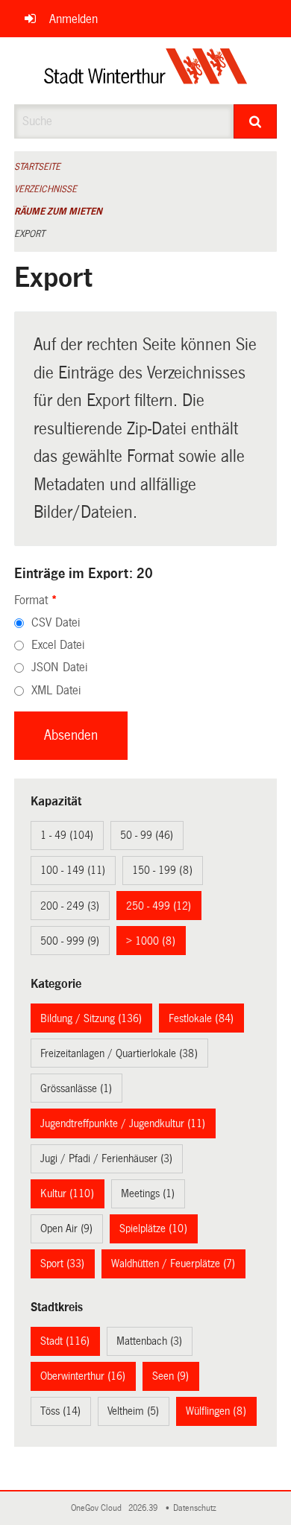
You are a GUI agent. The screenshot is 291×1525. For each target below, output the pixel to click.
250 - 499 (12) (158, 906)
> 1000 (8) (150, 941)
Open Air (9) (66, 1228)
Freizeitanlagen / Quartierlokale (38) (119, 1053)
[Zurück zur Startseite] (146, 70)
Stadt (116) (65, 1341)
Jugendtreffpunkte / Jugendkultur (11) (122, 1123)
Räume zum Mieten (58, 211)
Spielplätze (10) (153, 1228)
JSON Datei (59, 667)
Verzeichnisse (45, 189)
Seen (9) (170, 1376)
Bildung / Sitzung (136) (91, 1018)
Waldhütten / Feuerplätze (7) (173, 1263)
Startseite (37, 167)
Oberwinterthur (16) (82, 1376)
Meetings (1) (148, 1193)
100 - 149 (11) (72, 870)
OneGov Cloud (98, 1508)
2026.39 (144, 1508)
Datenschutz (197, 1508)
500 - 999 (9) (69, 941)
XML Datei (56, 690)
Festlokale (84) (201, 1018)
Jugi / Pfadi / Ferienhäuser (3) (106, 1158)
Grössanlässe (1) (76, 1088)
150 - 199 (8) (162, 870)
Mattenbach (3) (149, 1341)
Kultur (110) (67, 1193)
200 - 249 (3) (69, 906)
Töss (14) (60, 1411)
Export (29, 234)
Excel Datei (57, 644)
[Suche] (256, 121)
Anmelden (73, 19)
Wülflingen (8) (216, 1411)
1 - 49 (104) (66, 835)
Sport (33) (62, 1263)
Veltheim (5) (133, 1411)
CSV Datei (55, 622)
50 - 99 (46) (146, 835)
